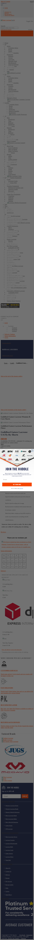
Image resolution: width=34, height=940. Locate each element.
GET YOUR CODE (17, 484)
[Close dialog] (32, 450)
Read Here (21, 488)
